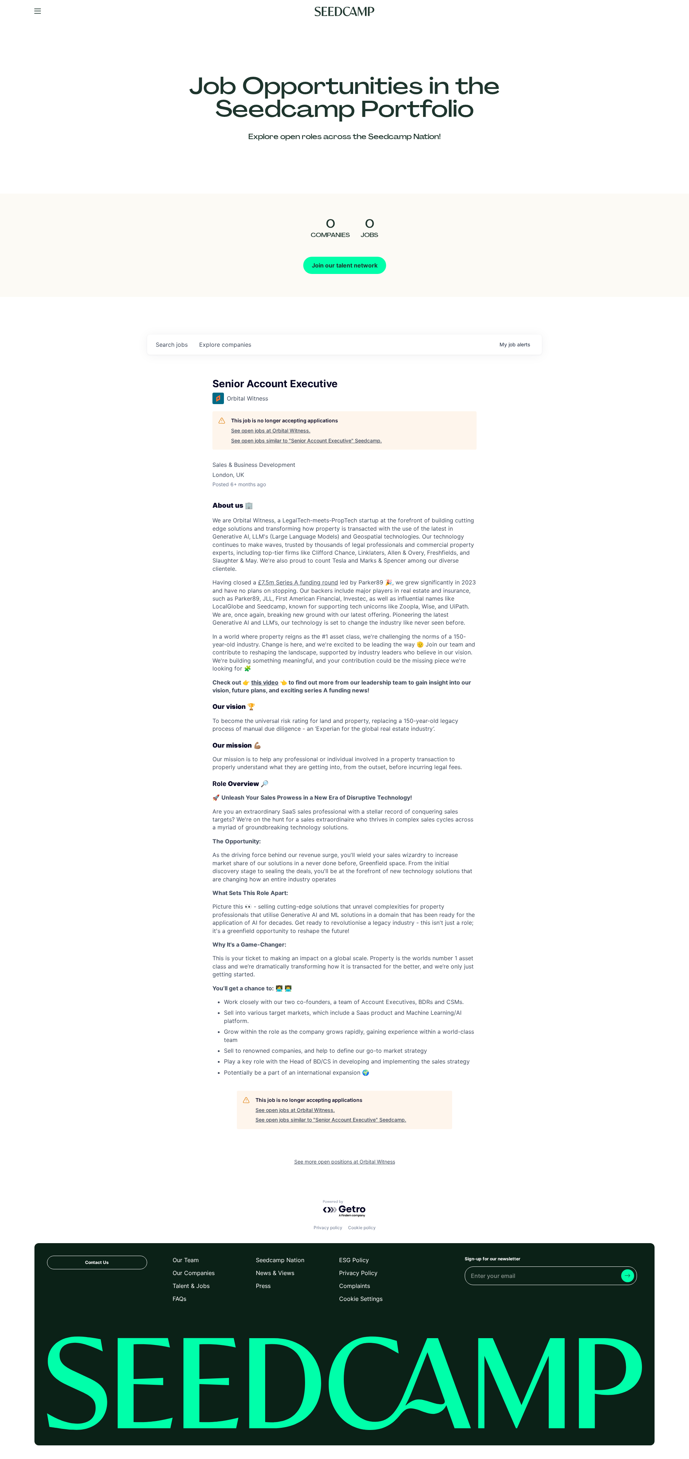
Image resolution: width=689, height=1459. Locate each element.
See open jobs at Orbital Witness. (270, 430)
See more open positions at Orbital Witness (344, 1162)
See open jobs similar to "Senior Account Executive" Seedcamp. (306, 440)
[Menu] (37, 11)
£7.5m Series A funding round (298, 582)
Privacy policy (328, 1227)
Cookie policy (362, 1227)
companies (225, 344)
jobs (172, 344)
